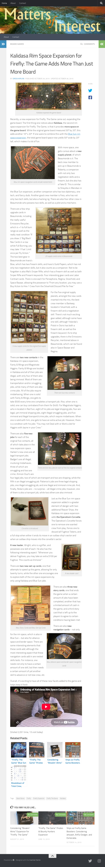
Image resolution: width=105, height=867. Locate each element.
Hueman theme (34, 860)
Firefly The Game (52, 798)
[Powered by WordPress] (13, 860)
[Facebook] (95, 861)
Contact (22, 3)
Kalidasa (63, 798)
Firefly (29, 798)
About (13, 3)
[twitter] (90, 861)
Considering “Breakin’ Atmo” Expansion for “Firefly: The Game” (20, 831)
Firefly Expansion (38, 798)
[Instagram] (99, 861)
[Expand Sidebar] (3, 44)
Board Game (20, 798)
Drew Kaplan (18, 79)
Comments (89, 44)
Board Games (17, 44)
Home (4, 3)
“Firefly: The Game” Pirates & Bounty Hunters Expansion (50, 831)
